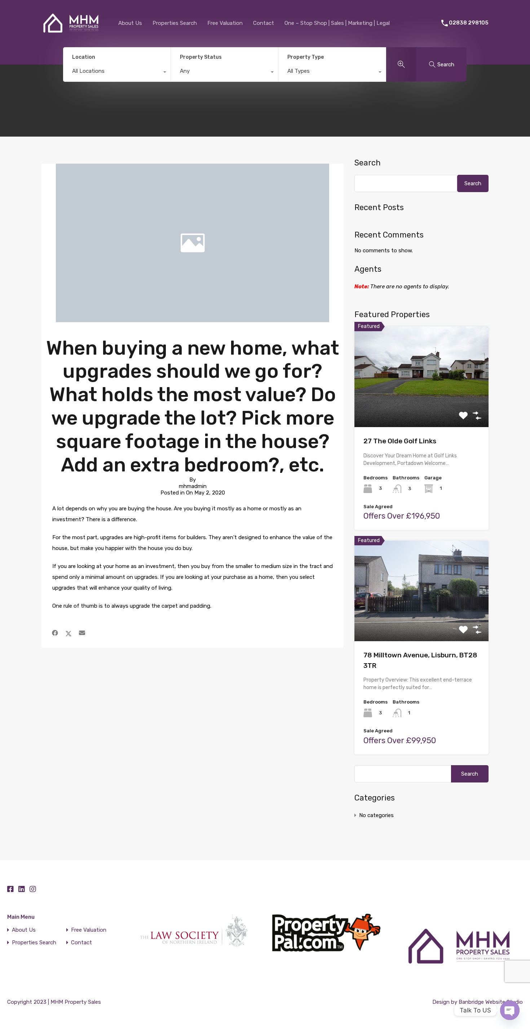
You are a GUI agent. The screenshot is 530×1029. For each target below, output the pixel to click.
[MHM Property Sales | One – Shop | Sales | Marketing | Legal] (70, 37)
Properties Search (175, 23)
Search (367, 163)
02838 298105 (469, 22)
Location (83, 57)
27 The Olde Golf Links (399, 441)
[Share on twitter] (68, 633)
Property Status (201, 57)
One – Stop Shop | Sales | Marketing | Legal (337, 23)
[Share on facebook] (55, 633)
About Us (130, 23)
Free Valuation (225, 23)
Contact (263, 23)
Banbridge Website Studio (491, 1002)
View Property (422, 407)
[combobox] (117, 72)
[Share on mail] (82, 633)
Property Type (305, 57)
